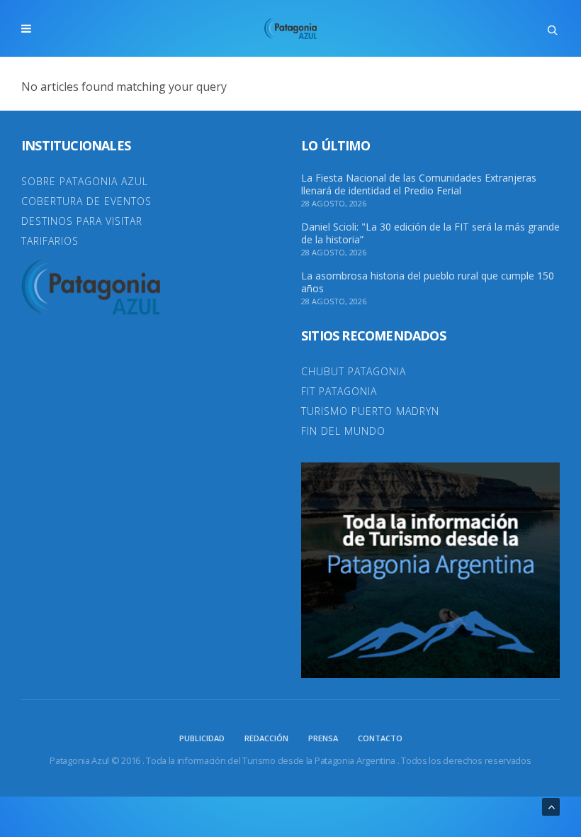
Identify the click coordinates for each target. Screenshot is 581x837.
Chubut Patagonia (353, 371)
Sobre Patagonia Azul (84, 181)
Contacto (380, 738)
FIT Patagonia (339, 391)
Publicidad (202, 738)
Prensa (323, 738)
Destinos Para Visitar (81, 221)
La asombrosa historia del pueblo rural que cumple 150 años (427, 282)
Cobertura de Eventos (86, 201)
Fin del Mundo (343, 431)
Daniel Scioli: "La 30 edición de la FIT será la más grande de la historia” (430, 233)
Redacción (266, 738)
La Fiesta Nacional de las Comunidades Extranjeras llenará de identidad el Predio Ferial (418, 184)
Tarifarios (50, 241)
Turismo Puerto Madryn (370, 411)
